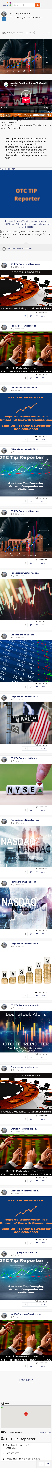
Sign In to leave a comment (20, 248)
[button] (26, 95)
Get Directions (45, 1432)
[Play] (2, 108)
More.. (43, 316)
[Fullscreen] (50, 108)
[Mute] (47, 108)
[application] (26, 95)
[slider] (24, 107)
